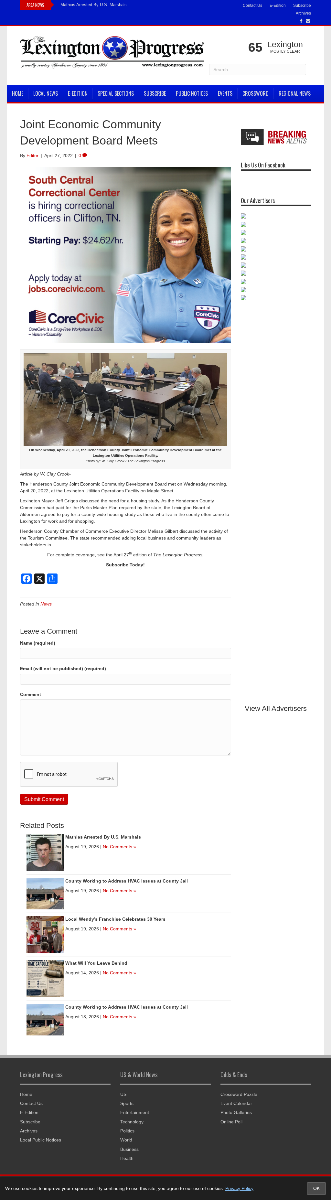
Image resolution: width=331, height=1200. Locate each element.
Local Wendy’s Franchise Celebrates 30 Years (115, 919)
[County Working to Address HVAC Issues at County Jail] (45, 893)
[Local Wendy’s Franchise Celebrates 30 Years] (45, 934)
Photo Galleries (236, 1112)
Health (126, 1158)
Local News (45, 93)
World (126, 1139)
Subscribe (302, 5)
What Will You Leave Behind (96, 963)
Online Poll (231, 1121)
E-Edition (278, 5)
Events (225, 93)
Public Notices (192, 93)
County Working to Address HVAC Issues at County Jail (126, 881)
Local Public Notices (40, 1139)
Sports (126, 1103)
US (123, 1094)
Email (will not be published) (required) (63, 668)
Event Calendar (236, 1103)
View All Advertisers (276, 708)
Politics (127, 1130)
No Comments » (119, 846)
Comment (30, 694)
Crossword (255, 93)
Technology (132, 1121)
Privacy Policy (239, 1188)
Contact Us (252, 5)
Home (17, 93)
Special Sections (116, 93)
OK (316, 1188)
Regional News (295, 93)
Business (129, 1149)
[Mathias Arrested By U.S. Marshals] (45, 852)
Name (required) (37, 643)
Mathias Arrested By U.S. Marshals (93, 4)
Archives (303, 13)
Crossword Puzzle (238, 1094)
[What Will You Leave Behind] (45, 978)
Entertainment (134, 1112)
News (46, 603)
